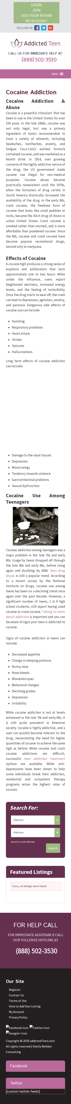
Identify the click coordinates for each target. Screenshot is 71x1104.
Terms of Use (18, 1001)
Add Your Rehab (36, 15)
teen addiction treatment (44, 758)
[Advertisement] (35, 412)
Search (53, 848)
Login (36, 4)
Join (36, 10)
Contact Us (16, 995)
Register (15, 990)
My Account (36, 20)
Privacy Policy (18, 1017)
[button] (55, 74)
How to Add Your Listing (25, 1006)
